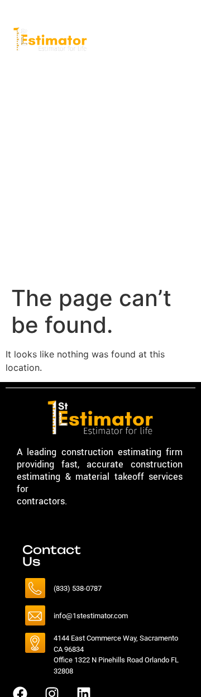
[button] (164, 78)
